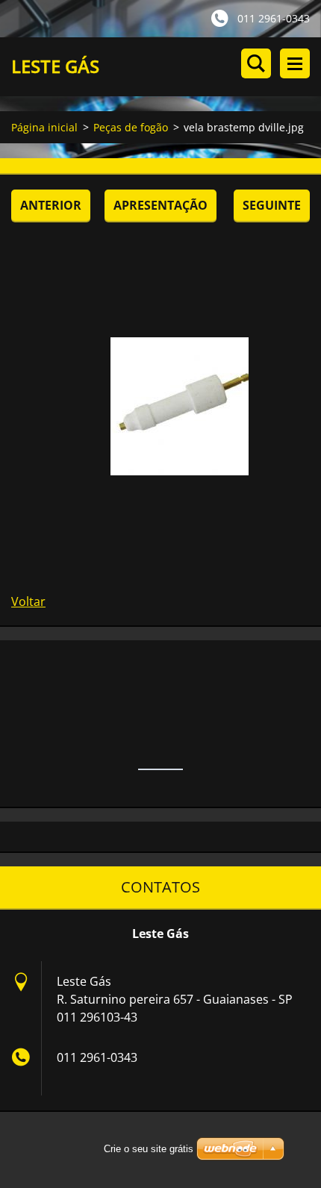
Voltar (28, 601)
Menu (295, 63)
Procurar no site (256, 63)
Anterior (50, 205)
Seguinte (272, 205)
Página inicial (44, 127)
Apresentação (160, 205)
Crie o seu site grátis (148, 1148)
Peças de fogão (130, 127)
